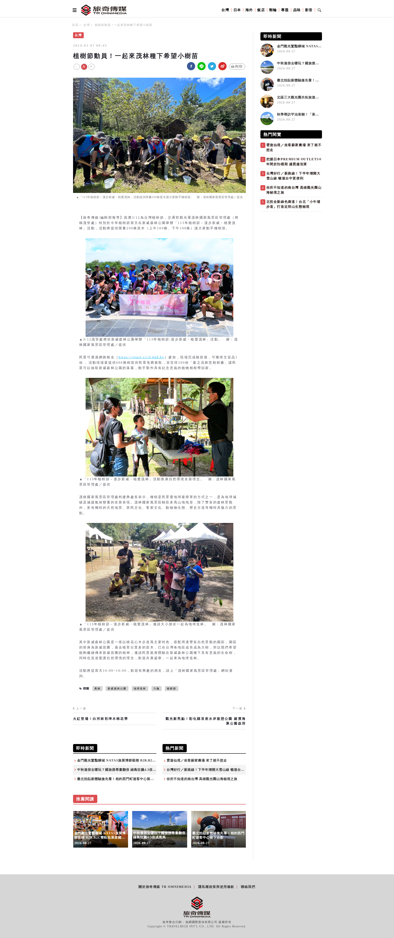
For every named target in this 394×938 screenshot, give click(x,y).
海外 (249, 10)
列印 (239, 66)
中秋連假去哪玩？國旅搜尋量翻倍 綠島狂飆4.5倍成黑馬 (120, 769)
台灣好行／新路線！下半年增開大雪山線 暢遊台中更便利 (211, 769)
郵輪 (273, 10)
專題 (285, 10)
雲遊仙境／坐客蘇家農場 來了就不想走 (197, 760)
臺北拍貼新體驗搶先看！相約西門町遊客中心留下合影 (119, 779)
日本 (237, 10)
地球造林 (140, 688)
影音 (309, 10)
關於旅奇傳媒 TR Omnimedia (165, 886)
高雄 (97, 688)
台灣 (225, 10)
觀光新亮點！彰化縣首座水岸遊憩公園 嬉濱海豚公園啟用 (206, 721)
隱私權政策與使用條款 (216, 886)
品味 (297, 10)
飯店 (261, 10)
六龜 (156, 688)
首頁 (75, 25)
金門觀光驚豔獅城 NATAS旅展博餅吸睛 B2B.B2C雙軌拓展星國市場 (130, 760)
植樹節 (171, 688)
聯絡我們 (248, 886)
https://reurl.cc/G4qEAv (142, 357)
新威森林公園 (117, 688)
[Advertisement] (291, 242)
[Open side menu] (74, 10)
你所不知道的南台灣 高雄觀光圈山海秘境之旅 (202, 779)
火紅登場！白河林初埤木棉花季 (100, 718)
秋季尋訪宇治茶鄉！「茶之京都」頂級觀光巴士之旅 (317, 114)
